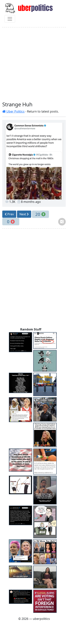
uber (34, 7)
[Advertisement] (34, 64)
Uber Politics (15, 111)
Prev (10, 214)
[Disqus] (34, 279)
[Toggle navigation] (10, 19)
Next (23, 214)
